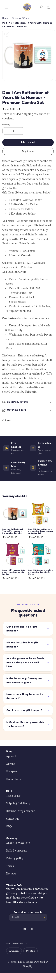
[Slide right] (34, 86)
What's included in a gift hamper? (22, 644)
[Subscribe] (43, 917)
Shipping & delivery (18, 803)
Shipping (27, 114)
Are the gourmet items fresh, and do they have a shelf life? (25, 662)
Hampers (11, 771)
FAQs (9, 826)
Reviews (11, 873)
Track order (13, 795)
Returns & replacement (20, 811)
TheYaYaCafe (25, 961)
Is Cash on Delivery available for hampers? (25, 724)
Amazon (14, 950)
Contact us (12, 818)
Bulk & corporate (16, 850)
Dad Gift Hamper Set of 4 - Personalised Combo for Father (40, 572)
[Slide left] (21, 86)
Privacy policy (15, 858)
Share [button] (8, 420)
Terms (10, 866)
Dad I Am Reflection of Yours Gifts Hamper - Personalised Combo (12, 531)
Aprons (10, 764)
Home (5, 18)
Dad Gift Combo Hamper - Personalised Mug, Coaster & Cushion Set (40, 531)
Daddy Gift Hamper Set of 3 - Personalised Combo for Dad (14, 572)
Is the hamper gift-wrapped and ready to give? (24, 680)
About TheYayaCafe (18, 843)
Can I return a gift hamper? (24, 710)
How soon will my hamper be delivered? (24, 696)
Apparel (11, 756)
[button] (6, 7)
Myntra (30, 950)
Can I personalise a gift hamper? (21, 628)
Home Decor (13, 779)
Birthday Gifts (19, 18)
